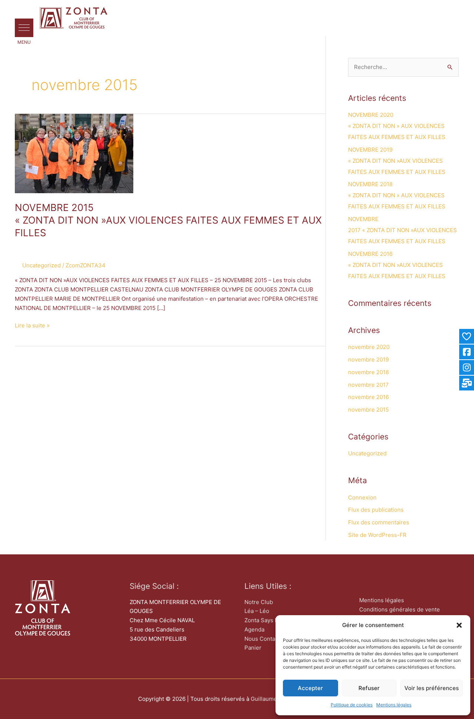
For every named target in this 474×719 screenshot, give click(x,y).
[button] (459, 625)
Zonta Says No (263, 620)
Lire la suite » (32, 325)
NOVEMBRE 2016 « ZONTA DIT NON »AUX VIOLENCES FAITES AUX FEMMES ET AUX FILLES (396, 265)
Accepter (310, 688)
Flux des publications (376, 509)
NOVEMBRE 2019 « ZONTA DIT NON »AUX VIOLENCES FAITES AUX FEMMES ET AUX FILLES (396, 160)
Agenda (254, 629)
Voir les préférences (431, 688)
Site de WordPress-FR (377, 534)
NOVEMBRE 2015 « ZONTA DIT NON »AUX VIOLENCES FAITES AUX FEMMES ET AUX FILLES (168, 220)
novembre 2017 (368, 384)
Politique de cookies (352, 705)
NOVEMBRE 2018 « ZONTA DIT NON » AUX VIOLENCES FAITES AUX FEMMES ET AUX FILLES (396, 195)
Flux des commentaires (378, 522)
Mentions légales (393, 705)
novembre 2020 (369, 346)
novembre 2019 (368, 359)
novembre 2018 (368, 372)
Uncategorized (41, 265)
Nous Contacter (265, 638)
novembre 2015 (368, 409)
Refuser (369, 688)
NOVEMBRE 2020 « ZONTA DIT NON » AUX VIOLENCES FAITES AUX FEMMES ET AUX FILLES (396, 126)
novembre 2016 (368, 396)
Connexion (362, 497)
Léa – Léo (256, 610)
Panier (252, 647)
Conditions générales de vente (399, 609)
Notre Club (258, 602)
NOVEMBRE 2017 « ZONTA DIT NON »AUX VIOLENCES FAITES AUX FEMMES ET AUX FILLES (402, 230)
